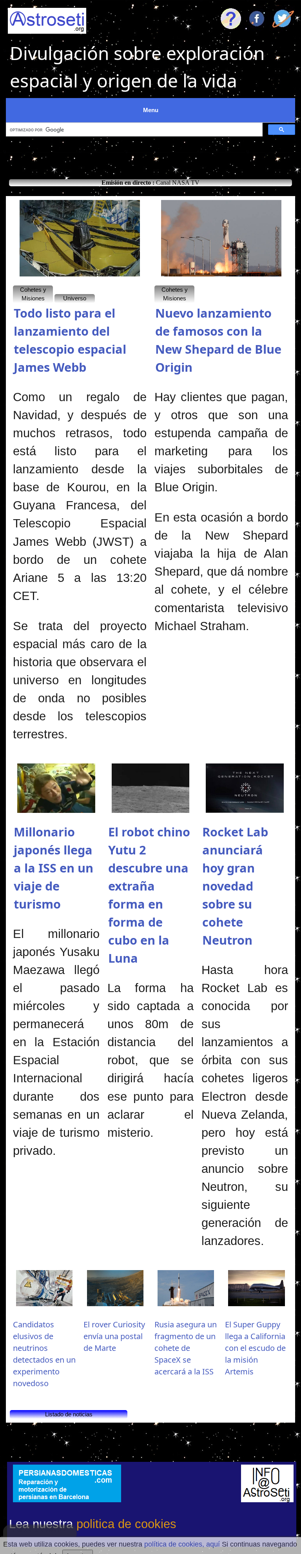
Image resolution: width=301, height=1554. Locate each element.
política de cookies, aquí (182, 1544)
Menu (150, 110)
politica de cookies (126, 1524)
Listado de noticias (68, 1414)
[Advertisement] (150, 155)
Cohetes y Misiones (33, 294)
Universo (74, 298)
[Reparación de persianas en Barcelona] (67, 1483)
